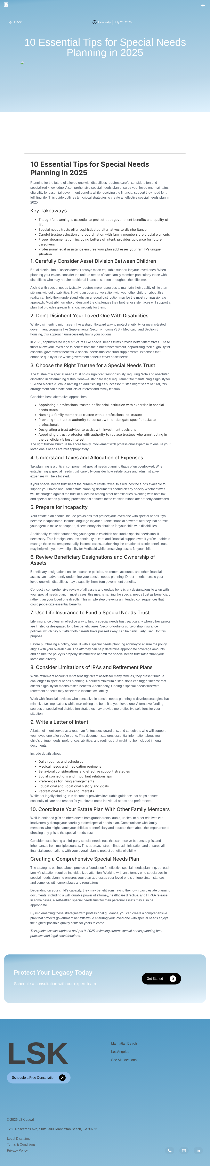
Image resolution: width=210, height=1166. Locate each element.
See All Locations (124, 1060)
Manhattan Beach (124, 1043)
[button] (203, 6)
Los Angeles (120, 1051)
